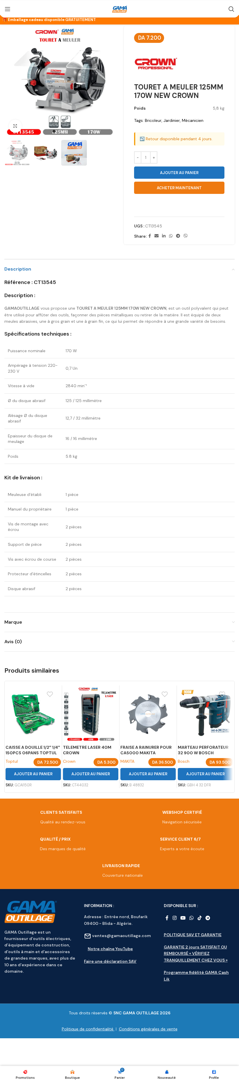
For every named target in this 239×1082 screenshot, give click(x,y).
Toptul (12, 761)
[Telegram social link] (178, 236)
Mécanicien (192, 120)
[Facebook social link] (150, 236)
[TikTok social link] (199, 918)
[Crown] (156, 63)
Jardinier (172, 120)
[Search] (231, 9)
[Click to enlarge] (15, 126)
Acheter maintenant (179, 187)
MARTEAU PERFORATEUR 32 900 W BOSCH (203, 750)
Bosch (183, 761)
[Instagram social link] (174, 918)
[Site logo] (119, 9)
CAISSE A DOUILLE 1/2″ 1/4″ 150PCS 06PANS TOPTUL (33, 750)
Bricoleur (153, 120)
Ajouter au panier (179, 172)
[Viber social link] (185, 236)
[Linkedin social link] (163, 236)
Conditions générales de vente (148, 1029)
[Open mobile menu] (7, 9)
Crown (69, 761)
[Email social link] (156, 236)
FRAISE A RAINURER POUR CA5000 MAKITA (146, 750)
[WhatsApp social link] (170, 236)
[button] (179, 206)
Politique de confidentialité (88, 1029)
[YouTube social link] (182, 918)
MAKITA (127, 761)
